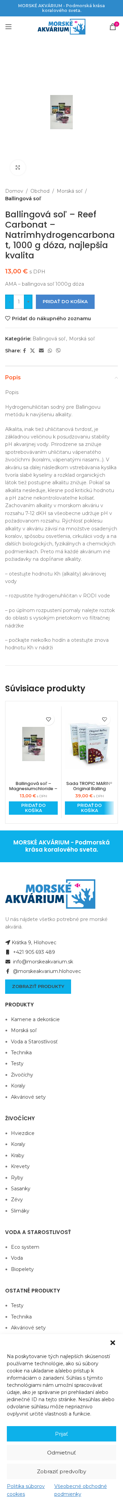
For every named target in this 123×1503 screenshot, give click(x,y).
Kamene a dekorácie (35, 1019)
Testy (17, 1063)
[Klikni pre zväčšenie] (18, 167)
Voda (17, 1258)
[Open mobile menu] (8, 26)
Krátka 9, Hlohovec (34, 942)
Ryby (17, 1178)
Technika (21, 1053)
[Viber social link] (58, 350)
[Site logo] (61, 26)
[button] (112, 1342)
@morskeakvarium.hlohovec (46, 971)
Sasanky (20, 1189)
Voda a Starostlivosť (34, 1042)
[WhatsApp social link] (50, 350)
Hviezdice (23, 1133)
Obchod (40, 191)
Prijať (61, 1434)
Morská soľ (69, 191)
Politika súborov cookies (26, 1490)
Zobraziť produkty (38, 986)
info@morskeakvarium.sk (42, 962)
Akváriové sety (28, 1097)
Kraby (17, 1155)
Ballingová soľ (23, 198)
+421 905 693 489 (33, 952)
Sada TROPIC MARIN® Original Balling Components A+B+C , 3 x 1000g (89, 791)
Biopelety (22, 1269)
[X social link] (32, 350)
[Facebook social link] (24, 350)
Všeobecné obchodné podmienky (80, 1490)
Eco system (25, 1247)
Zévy (17, 1199)
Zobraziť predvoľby (61, 1471)
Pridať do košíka (65, 301)
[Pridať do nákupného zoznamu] (48, 719)
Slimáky (20, 1211)
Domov (14, 191)
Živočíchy (22, 1075)
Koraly (18, 1086)
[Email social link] (41, 350)
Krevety (20, 1166)
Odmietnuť (61, 1452)
